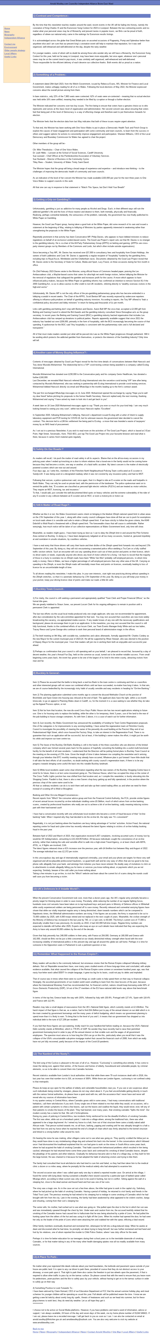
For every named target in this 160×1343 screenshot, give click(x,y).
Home (35, 1332)
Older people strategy (14, 50)
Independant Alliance (69, 1332)
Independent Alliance (14, 38)
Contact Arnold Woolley (99, 1332)
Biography (52, 1332)
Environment (10, 47)
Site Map (116, 1332)
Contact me (9, 44)
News (42, 1332)
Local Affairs (129, 1332)
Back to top (38, 1329)
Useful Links (143, 1332)
